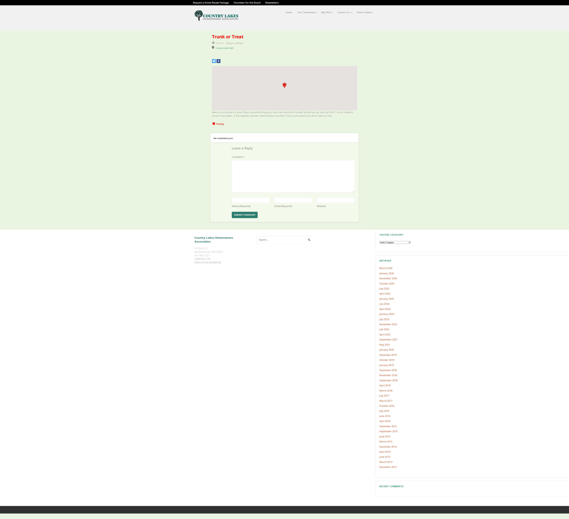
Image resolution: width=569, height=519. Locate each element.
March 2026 (385, 268)
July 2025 (384, 288)
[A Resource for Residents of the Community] (216, 19)
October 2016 (386, 406)
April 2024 (384, 309)
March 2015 (385, 441)
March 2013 (385, 462)
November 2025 (388, 278)
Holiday (220, 124)
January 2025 (386, 298)
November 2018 (388, 375)
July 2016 (384, 411)
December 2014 (388, 446)
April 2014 (384, 451)
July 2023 (384, 319)
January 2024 (386, 314)
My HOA (326, 12)
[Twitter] (214, 61)
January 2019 (386, 365)
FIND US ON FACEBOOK (207, 262)
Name (241, 206)
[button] (284, 85)
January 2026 (386, 273)
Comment (238, 157)
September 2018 (388, 380)
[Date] (213, 42)
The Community (306, 12)
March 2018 (385, 390)
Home (289, 12)
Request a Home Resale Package (211, 2)
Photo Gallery (364, 12)
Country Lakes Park (225, 48)
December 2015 (388, 426)
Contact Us (343, 12)
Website (321, 206)
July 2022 (384, 329)
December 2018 (388, 370)
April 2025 (384, 293)
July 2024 (384, 303)
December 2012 (388, 467)
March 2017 (385, 400)
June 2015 (384, 436)
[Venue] (213, 47)
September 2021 (388, 339)
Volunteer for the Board (247, 2)
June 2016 (384, 416)
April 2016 (384, 421)
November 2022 (388, 324)
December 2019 (388, 355)
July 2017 (384, 395)
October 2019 (386, 360)
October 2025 (386, 283)
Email (283, 206)
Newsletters (272, 2)
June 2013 (384, 456)
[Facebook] (218, 61)
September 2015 (388, 431)
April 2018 (384, 385)
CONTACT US (202, 259)
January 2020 (386, 349)
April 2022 (384, 334)
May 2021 (384, 344)
